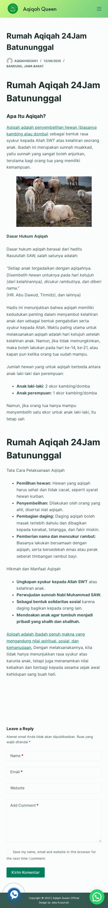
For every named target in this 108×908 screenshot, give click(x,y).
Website (17, 788)
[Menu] (99, 9)
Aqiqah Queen (40, 8)
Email (16, 771)
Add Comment (24, 805)
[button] (96, 896)
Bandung (14, 66)
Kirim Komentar (26, 872)
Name (16, 755)
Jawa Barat (34, 66)
